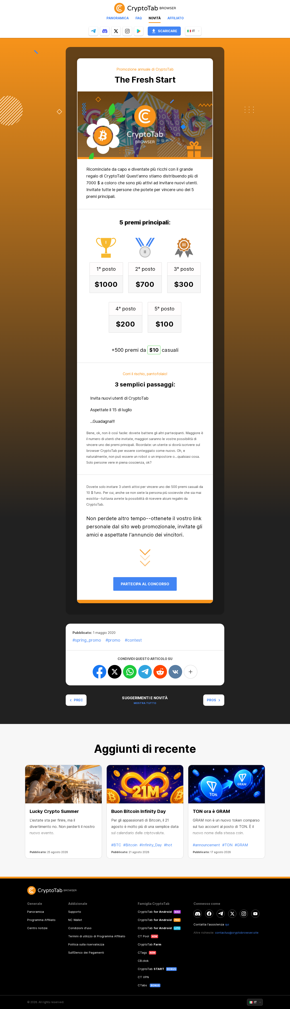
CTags (142, 952)
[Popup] (138, 31)
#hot (168, 845)
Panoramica (117, 18)
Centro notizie (37, 928)
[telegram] (93, 31)
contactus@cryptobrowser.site (237, 932)
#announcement (206, 845)
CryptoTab (155, 911)
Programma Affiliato (41, 920)
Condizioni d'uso (80, 928)
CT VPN (143, 977)
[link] (145, 8)
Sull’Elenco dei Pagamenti (86, 952)
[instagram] (127, 31)
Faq (138, 18)
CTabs (143, 985)
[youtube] (255, 914)
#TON (227, 845)
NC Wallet (75, 920)
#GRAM (241, 845)
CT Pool (143, 936)
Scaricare (167, 31)
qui (227, 924)
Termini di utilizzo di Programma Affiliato (96, 936)
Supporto (74, 911)
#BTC (116, 845)
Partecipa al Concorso (145, 584)
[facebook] (209, 914)
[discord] (104, 31)
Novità (155, 18)
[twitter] (116, 31)
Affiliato (175, 18)
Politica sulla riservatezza (86, 944)
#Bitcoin (130, 845)
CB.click (143, 960)
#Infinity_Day (151, 845)
